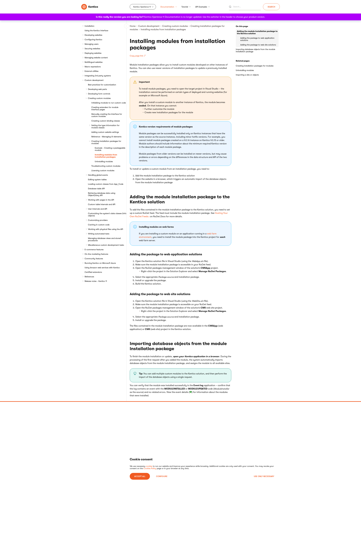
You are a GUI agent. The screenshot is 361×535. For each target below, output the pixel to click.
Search (271, 7)
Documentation (167, 7)
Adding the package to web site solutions (258, 45)
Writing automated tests (98, 234)
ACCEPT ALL (139, 476)
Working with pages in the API (101, 200)
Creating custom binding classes (105, 121)
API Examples (201, 7)
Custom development (94, 80)
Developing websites (93, 35)
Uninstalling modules (104, 161)
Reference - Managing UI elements (106, 136)
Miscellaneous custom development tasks (106, 245)
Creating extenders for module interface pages (104, 108)
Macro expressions (93, 66)
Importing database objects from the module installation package (255, 50)
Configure (161, 476)
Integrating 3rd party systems (98, 76)
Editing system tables (97, 179)
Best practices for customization (102, 85)
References (89, 276)
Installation (89, 26)
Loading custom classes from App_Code (105, 184)
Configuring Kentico (93, 39)
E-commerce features (94, 249)
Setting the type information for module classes (105, 126)
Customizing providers (98, 220)
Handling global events (98, 175)
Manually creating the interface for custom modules (106, 115)
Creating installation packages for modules (106, 142)
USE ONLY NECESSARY (264, 476)
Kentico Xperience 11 (142, 7)
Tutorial (184, 7)
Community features (94, 258)
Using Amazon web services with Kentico (102, 267)
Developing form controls (99, 94)
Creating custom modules (99, 98)
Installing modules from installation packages (106, 156)
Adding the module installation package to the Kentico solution (257, 32)
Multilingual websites (94, 62)
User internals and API (97, 209)
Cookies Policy (149, 468)
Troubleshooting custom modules (105, 166)
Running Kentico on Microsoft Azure (100, 263)
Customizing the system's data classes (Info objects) (107, 214)
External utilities (91, 71)
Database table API (96, 188)
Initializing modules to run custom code (108, 103)
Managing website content (96, 57)
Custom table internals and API (101, 204)
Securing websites (92, 48)
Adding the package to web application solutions (257, 39)
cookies (149, 466)
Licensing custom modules (102, 170)
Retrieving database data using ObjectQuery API (101, 194)
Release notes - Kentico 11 (96, 281)
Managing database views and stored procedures (104, 239)
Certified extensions (93, 272)
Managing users (91, 44)
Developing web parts (97, 89)
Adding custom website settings (105, 132)
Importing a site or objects (247, 75)
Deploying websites (93, 53)
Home (133, 26)
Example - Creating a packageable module (110, 149)
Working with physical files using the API (105, 229)
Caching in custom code (98, 225)
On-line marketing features (96, 254)
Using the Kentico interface (96, 30)
